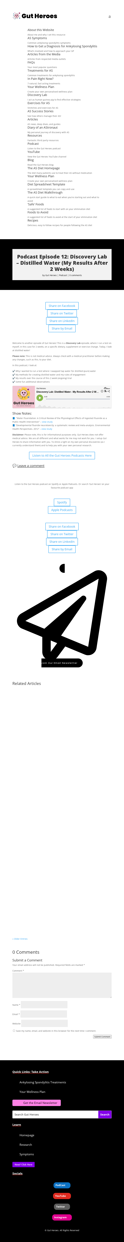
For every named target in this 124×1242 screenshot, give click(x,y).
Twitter (60, 1206)
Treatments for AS (40, 70)
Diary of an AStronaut (43, 127)
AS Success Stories (41, 111)
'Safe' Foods (36, 204)
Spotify (62, 502)
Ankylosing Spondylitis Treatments (43, 1082)
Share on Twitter (62, 313)
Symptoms (27, 1154)
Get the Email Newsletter (40, 1103)
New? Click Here (23, 1164)
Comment (18, 970)
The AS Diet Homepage (44, 168)
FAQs (31, 62)
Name (16, 1004)
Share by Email (62, 328)
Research (26, 1145)
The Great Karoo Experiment (33, 759)
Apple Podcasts (62, 510)
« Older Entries (20, 938)
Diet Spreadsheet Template (46, 184)
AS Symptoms (37, 38)
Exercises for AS (39, 103)
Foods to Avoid (38, 212)
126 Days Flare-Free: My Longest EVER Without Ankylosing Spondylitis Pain (59, 923)
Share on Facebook (62, 306)
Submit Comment (102, 1036)
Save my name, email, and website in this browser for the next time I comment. (56, 1030)
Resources (35, 135)
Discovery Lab (37, 95)
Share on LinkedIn (62, 321)
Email (16, 1014)
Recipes (33, 220)
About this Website (41, 30)
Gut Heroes (51, 275)
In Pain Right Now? (41, 79)
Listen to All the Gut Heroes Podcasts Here (62, 455)
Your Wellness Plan (41, 87)
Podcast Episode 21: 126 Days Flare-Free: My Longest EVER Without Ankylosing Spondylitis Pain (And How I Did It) (58, 841)
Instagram (60, 1217)
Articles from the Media (44, 54)
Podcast (33, 144)
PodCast (60, 1185)
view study (47, 421)
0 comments (75, 275)
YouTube (34, 152)
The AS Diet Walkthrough (45, 192)
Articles (33, 119)
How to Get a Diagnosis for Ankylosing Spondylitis (62, 46)
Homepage (27, 1135)
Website (16, 1023)
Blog (31, 160)
